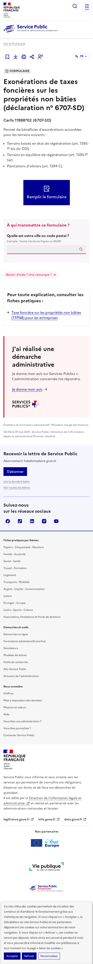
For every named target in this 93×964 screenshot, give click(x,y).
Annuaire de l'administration (21, 676)
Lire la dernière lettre (16, 482)
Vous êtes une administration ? (22, 721)
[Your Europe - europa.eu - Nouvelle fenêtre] (46, 843)
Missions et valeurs (14, 707)
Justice (7, 596)
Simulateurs (10, 648)
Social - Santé (11, 561)
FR (81, 56)
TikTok (20, 521)
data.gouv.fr (73, 819)
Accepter (12, 956)
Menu (87, 9)
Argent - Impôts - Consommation (24, 589)
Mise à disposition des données (22, 700)
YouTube (56, 521)
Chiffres (8, 693)
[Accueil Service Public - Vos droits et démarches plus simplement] (31, 32)
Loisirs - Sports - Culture (18, 610)
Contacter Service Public (18, 735)
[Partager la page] (32, 57)
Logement (9, 575)
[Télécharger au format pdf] (15, 57)
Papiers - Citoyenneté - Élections (23, 547)
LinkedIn (32, 521)
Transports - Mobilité (16, 582)
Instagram (44, 521)
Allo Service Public (14, 669)
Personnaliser (49, 956)
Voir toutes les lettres (16, 488)
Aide (6, 714)
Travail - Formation (15, 568)
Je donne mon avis (27, 389)
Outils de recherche (15, 662)
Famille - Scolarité (14, 554)
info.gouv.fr (47, 819)
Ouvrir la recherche (75, 6)
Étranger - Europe (14, 603)
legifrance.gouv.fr (16, 819)
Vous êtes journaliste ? (17, 728)
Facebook (7, 521)
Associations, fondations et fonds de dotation (32, 617)
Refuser (29, 956)
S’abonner (15, 471)
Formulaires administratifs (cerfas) (24, 641)
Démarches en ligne (15, 634)
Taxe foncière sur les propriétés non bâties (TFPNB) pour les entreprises (46, 315)
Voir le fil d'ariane (14, 44)
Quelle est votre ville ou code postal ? (38, 238)
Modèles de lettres (15, 655)
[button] (40, 57)
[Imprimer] (24, 57)
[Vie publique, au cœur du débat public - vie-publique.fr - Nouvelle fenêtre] (46, 867)
